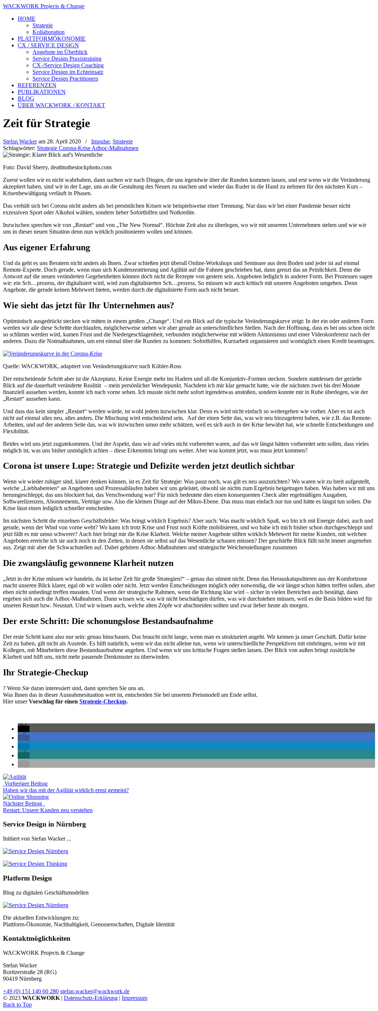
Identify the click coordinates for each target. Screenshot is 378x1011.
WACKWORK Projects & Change (44, 6)
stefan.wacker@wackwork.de (95, 991)
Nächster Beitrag (24, 803)
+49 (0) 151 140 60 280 (31, 991)
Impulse (100, 141)
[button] (24, 729)
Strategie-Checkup (102, 701)
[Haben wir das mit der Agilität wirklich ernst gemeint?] (14, 777)
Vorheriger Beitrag (25, 783)
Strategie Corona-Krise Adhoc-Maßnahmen (87, 148)
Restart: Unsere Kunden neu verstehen (48, 810)
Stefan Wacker (20, 141)
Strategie (123, 141)
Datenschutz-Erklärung (91, 998)
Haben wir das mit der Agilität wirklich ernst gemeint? (66, 790)
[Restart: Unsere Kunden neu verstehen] (26, 797)
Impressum (134, 998)
